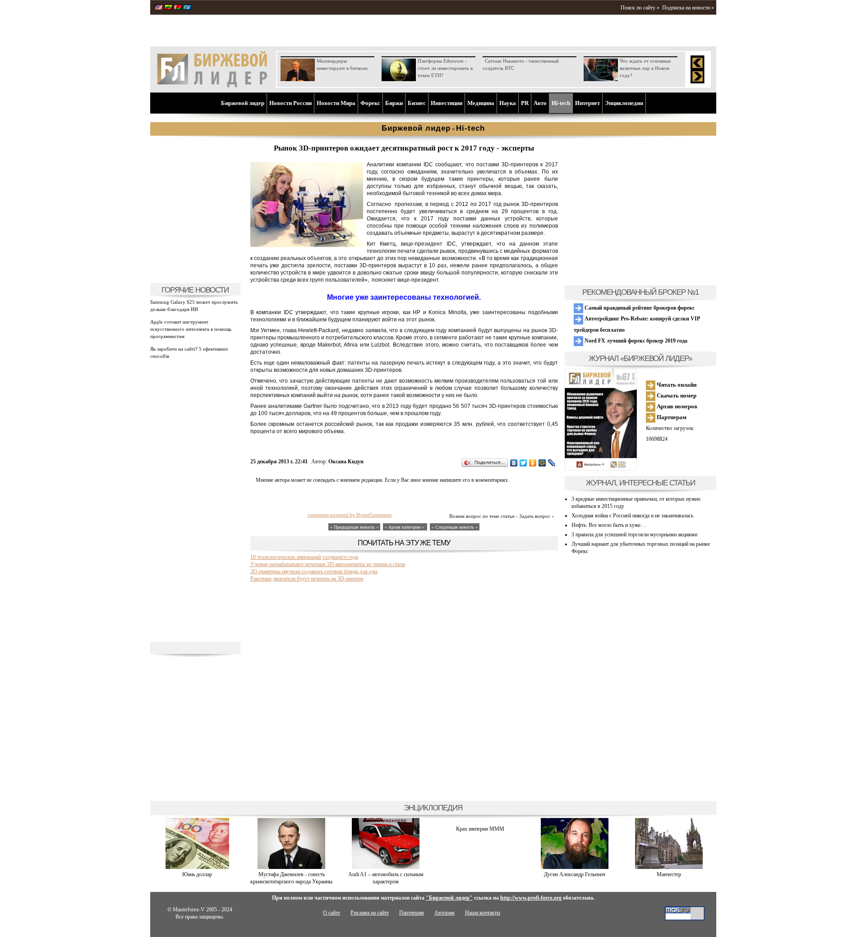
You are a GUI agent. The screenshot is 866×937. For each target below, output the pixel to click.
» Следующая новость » (455, 527)
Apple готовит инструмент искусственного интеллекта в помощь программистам (190, 329)
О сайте (331, 913)
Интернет (587, 103)
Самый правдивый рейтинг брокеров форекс (639, 308)
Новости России (290, 103)
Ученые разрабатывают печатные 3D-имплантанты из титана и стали (327, 564)
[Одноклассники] (533, 463)
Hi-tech (561, 103)
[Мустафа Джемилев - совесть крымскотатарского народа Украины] (291, 867)
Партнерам (670, 417)
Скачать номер (675, 395)
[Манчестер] (669, 867)
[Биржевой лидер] (212, 85)
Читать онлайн (675, 384)
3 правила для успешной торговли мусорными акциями (634, 534)
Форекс (370, 103)
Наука (507, 103)
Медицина (480, 103)
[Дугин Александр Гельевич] (574, 867)
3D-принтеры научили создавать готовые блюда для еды (314, 571)
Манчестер (669, 874)
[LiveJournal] (552, 463)
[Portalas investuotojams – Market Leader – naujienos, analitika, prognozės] (168, 8)
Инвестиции (446, 103)
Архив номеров (676, 406)
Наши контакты (482, 913)
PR (525, 103)
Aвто (540, 103)
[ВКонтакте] (514, 463)
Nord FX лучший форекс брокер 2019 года (635, 341)
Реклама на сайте (369, 913)
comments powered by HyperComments (350, 514)
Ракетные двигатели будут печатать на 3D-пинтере (307, 579)
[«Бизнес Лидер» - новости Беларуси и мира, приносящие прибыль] (178, 8)
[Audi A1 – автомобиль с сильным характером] (385, 867)
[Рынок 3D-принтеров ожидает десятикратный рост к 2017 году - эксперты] (306, 245)
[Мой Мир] (542, 463)
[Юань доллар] (197, 867)
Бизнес (417, 103)
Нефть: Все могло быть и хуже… (608, 525)
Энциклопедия (624, 103)
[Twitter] (523, 463)
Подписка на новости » (688, 8)
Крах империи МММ (480, 829)
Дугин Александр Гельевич (574, 874)
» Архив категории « (405, 527)
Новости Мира (336, 103)
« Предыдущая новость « (354, 527)
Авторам (444, 913)
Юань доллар (197, 874)
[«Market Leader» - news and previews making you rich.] (159, 8)
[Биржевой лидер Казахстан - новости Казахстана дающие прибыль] (187, 8)
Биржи (394, 103)
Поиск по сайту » (640, 8)
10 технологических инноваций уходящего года (304, 557)
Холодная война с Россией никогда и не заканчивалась (632, 515)
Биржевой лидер (242, 103)
